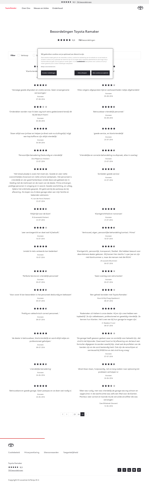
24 (79, 414)
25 (82, 414)
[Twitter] (139, 470)
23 (75, 414)
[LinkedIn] (129, 470)
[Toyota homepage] (140, 8)
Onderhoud (57, 8)
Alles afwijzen (82, 73)
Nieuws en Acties (41, 8)
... (70, 414)
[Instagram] (124, 470)
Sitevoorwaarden (51, 452)
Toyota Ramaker (10, 8)
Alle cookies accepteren (100, 73)
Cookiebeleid (14, 452)
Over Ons (26, 8)
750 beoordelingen (84, 2)
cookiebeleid (81, 61)
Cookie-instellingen (49, 73)
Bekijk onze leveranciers (48, 66)
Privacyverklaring (31, 452)
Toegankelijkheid (70, 452)
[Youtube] (134, 470)
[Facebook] (119, 470)
